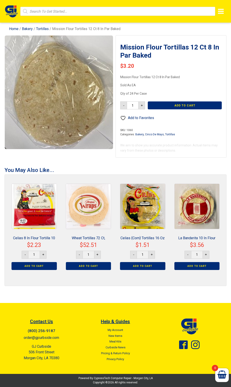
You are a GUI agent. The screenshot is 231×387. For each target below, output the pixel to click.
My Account (115, 330)
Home (13, 29)
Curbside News (115, 347)
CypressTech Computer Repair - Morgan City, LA (123, 378)
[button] (106, 43)
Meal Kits (115, 341)
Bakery (27, 29)
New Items (115, 336)
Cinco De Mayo (154, 134)
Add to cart (184, 105)
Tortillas (42, 29)
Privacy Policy (115, 359)
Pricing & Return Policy (115, 353)
